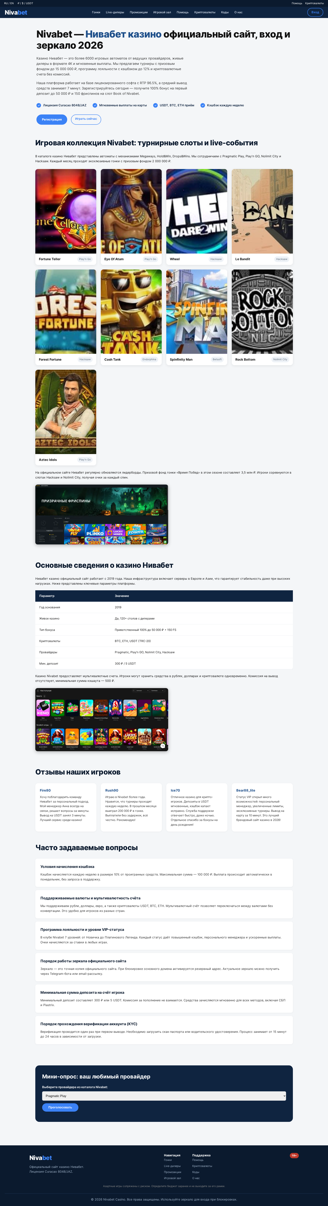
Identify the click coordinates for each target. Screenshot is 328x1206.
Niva (16, 12)
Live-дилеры (115, 12)
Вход (315, 12)
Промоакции (139, 12)
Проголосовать (60, 1107)
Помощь (297, 3)
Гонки (96, 12)
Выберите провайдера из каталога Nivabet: (75, 1087)
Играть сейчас (86, 119)
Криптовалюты (314, 3)
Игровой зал (162, 12)
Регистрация (52, 119)
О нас (238, 12)
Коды (225, 12)
